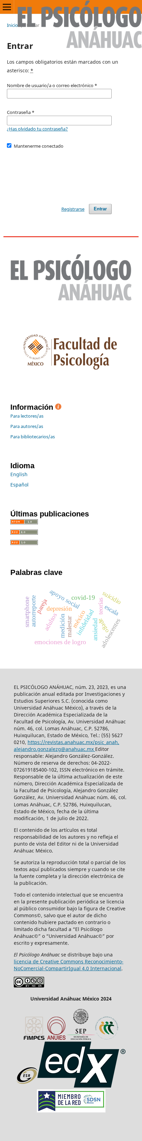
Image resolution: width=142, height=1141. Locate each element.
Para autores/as (26, 426)
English (19, 474)
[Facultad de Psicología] (71, 378)
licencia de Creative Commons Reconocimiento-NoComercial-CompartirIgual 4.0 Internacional (68, 965)
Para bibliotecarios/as (32, 436)
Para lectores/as (26, 416)
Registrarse (72, 209)
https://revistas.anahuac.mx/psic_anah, (73, 742)
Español (19, 484)
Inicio (12, 25)
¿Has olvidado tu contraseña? (37, 129)
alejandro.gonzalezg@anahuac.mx (54, 749)
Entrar (100, 208)
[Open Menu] (7, 7)
